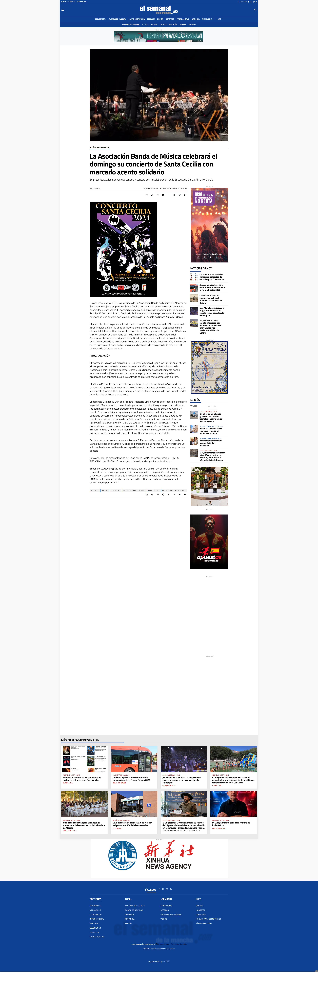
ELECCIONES (95, 928)
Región (128, 923)
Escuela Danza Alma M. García (173, 490)
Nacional (94, 923)
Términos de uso (204, 923)
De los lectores (68, 2)
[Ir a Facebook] (248, 2)
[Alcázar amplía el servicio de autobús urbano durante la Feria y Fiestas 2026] (194, 288)
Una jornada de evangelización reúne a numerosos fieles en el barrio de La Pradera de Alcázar (84, 825)
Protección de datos (179, 944)
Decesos (164, 910)
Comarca (129, 915)
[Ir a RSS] (256, 2)
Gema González (119, 783)
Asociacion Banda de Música (133, 490)
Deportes (94, 932)
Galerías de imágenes (170, 915)
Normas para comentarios (208, 919)
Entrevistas (166, 906)
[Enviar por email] (147, 195)
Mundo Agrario (97, 937)
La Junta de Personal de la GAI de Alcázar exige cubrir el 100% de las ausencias (132, 824)
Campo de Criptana (134, 910)
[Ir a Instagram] (254, 2)
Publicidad (201, 915)
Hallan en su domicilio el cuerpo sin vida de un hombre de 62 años (210, 431)
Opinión (199, 906)
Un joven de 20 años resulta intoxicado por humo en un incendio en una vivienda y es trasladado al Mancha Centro (210, 326)
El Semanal (95, 188)
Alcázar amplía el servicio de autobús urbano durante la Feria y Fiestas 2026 (212, 287)
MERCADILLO (95, 910)
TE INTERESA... (96, 906)
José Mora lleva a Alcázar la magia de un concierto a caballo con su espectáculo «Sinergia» (211, 311)
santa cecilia (153, 490)
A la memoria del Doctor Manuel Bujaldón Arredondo (210, 443)
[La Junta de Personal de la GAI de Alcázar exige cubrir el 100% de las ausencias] (134, 804)
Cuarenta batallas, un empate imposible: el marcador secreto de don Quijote (210, 299)
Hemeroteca (82, 2)
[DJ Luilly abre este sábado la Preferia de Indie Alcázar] (233, 804)
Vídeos (163, 919)
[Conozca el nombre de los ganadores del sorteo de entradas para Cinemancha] (194, 277)
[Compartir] (158, 195)
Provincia (130, 919)
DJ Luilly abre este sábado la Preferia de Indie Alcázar (231, 824)
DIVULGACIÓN (96, 915)
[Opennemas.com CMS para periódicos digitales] (159, 961)
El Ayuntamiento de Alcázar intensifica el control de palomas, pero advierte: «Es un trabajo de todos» (212, 456)
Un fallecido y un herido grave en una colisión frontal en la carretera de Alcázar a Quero (210, 417)
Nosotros (200, 910)
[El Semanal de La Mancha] (159, 10)
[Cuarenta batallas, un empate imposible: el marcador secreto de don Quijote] (194, 298)
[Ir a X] (251, 2)
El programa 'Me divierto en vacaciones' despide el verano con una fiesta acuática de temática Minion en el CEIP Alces (233, 780)
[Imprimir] (152, 195)
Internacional (97, 919)
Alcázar (94, 490)
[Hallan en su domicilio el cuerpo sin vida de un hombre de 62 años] (194, 429)
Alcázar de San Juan (100, 147)
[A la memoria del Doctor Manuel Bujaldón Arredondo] (194, 441)
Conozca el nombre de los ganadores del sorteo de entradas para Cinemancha (211, 277)
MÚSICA (104, 490)
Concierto (115, 490)
